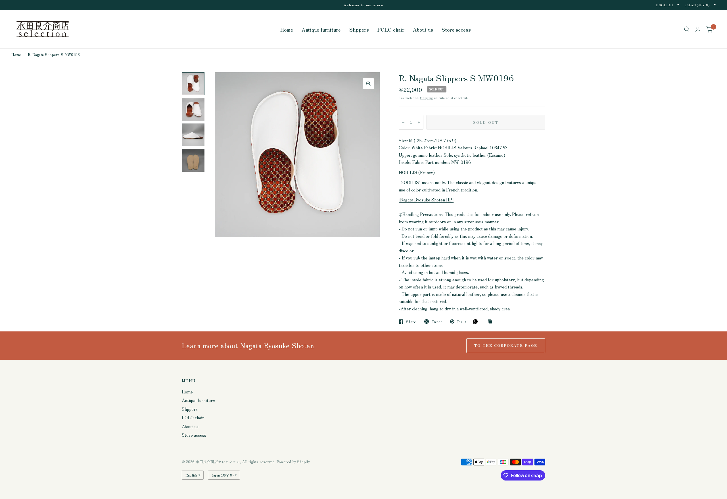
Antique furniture (321, 29)
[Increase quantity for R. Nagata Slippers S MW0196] (419, 122)
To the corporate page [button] (505, 345)
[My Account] (697, 29)
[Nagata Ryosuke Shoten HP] (426, 200)
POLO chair (390, 29)
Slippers (359, 29)
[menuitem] (286, 29)
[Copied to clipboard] (491, 321)
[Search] (686, 29)
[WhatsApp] (477, 321)
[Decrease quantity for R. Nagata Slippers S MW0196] (403, 122)
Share (411, 321)
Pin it (461, 321)
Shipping (426, 97)
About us (423, 29)
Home (286, 29)
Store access (456, 29)
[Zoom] (368, 83)
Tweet (437, 321)
